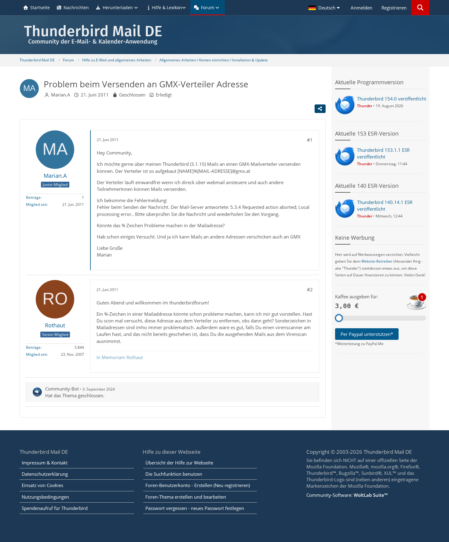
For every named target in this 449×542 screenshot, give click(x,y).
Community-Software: (347, 495)
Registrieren (394, 8)
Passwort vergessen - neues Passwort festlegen (194, 508)
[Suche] (420, 7)
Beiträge (33, 197)
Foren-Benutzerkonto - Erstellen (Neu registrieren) (197, 485)
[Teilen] (320, 108)
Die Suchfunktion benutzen (173, 474)
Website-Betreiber (376, 261)
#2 (310, 289)
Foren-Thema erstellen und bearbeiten (185, 497)
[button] (325, 7)
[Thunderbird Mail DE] (224, 34)
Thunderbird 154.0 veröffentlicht (391, 99)
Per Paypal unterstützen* (367, 334)
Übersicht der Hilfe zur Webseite (179, 463)
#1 (310, 140)
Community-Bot (62, 389)
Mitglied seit (36, 204)
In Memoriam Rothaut (120, 357)
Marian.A (60, 95)
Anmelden (361, 8)
